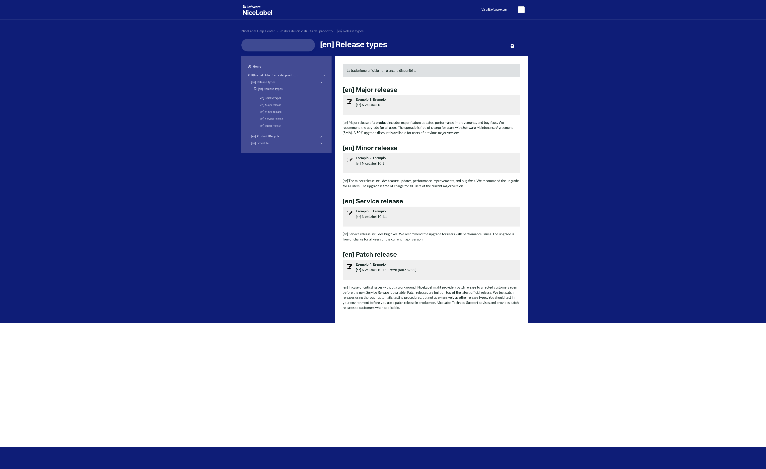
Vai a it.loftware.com (494, 9)
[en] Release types (350, 31)
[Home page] (257, 9)
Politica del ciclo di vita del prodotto (306, 31)
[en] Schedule (260, 143)
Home (257, 66)
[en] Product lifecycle (265, 136)
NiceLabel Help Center (258, 31)
